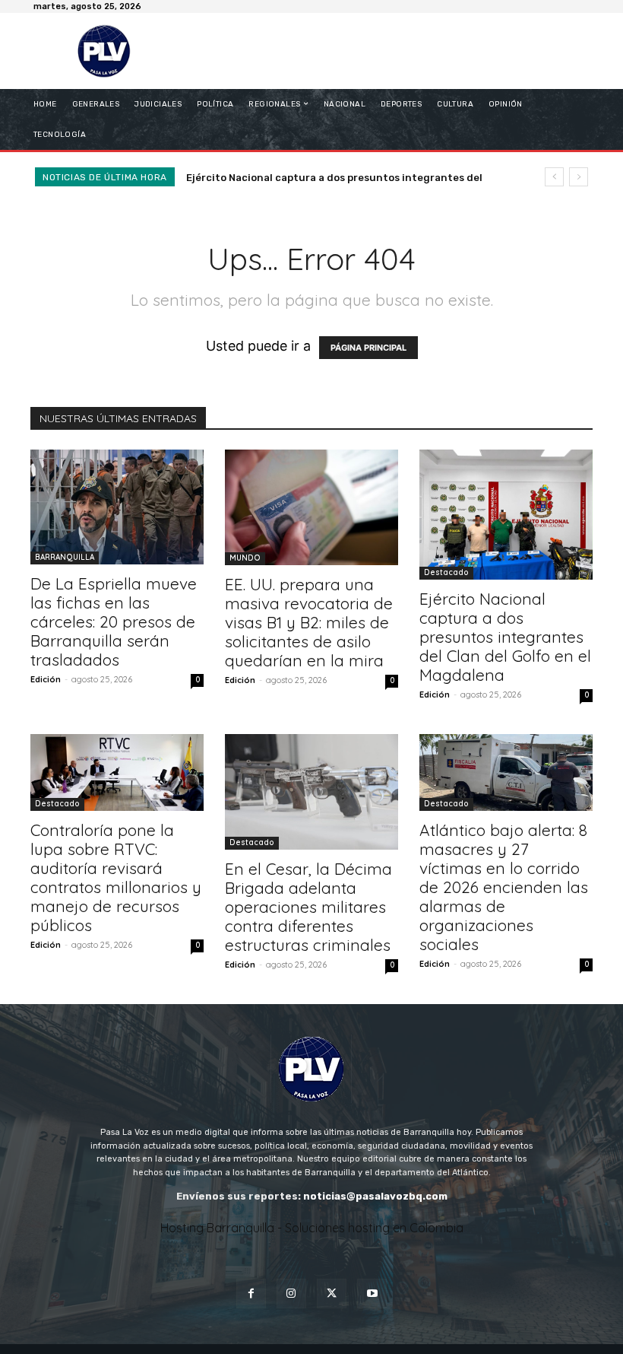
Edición (45, 679)
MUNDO (245, 558)
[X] (331, 1293)
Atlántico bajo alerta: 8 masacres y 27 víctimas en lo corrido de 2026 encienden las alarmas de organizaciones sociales (503, 887)
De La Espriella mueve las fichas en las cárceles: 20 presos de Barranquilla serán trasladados (113, 621)
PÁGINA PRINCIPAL (368, 347)
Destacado (446, 572)
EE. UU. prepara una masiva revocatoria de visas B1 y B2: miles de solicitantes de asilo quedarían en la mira (309, 622)
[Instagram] (291, 1293)
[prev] (554, 176)
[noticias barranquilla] (109, 51)
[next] (578, 176)
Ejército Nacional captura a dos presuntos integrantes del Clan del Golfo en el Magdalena (505, 637)
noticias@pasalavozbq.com (375, 1196)
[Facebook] (251, 1293)
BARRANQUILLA (64, 557)
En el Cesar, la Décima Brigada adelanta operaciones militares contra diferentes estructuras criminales (308, 907)
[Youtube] (372, 1293)
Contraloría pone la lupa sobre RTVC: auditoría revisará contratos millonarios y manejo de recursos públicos (115, 877)
